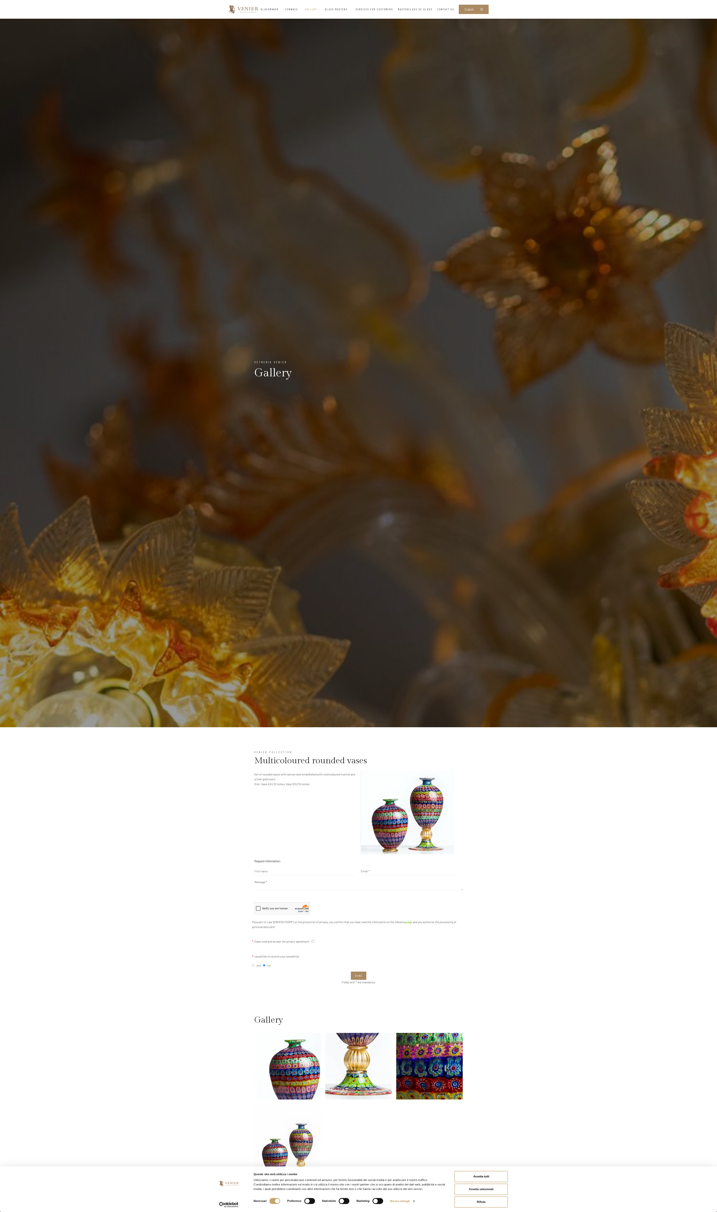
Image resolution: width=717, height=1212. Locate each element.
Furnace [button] (291, 9)
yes (259, 965)
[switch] (309, 1201)
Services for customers (374, 9)
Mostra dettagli (400, 1201)
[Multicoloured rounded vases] (407, 812)
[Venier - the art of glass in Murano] (243, 9)
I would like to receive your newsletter (275, 956)
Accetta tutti (481, 1176)
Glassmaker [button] (270, 9)
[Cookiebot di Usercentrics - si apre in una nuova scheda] (228, 1205)
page (409, 922)
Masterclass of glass (415, 9)
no (268, 965)
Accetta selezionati (481, 1189)
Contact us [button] (445, 9)
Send (358, 975)
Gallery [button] (311, 9)
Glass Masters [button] (337, 9)
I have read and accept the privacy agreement (280, 941)
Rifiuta (481, 1201)
